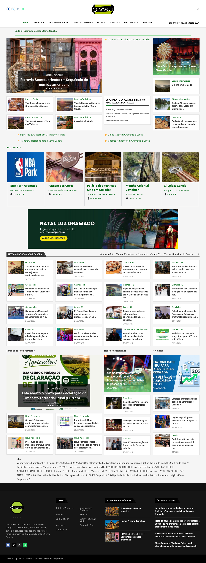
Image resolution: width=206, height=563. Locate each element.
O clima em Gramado (182, 85)
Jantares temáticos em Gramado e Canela (128, 140)
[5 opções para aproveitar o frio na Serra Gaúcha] (176, 56)
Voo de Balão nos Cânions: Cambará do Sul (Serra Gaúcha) (87, 106)
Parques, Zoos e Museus (138, 190)
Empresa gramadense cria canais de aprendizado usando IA (184, 402)
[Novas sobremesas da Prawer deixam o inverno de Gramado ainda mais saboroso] (114, 267)
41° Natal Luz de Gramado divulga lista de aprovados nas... (184, 291)
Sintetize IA (61, 530)
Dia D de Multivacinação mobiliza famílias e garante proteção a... (85, 291)
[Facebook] (8, 9)
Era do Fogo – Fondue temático (119, 109)
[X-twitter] (14, 545)
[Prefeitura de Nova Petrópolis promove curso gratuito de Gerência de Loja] (16, 443)
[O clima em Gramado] (162, 86)
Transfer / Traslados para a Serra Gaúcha (41, 140)
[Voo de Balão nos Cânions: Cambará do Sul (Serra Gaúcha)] (65, 104)
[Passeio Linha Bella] (65, 122)
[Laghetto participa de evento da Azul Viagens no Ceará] (162, 421)
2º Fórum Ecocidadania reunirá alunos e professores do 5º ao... (85, 314)
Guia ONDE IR (13, 147)
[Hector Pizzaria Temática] (112, 524)
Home (25, 23)
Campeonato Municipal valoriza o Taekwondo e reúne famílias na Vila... (36, 314)
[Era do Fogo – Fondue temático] (112, 511)
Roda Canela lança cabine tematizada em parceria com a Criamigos (184, 124)
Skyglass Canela (137, 186)
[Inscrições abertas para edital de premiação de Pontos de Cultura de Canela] (16, 334)
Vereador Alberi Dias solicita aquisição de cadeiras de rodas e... (133, 336)
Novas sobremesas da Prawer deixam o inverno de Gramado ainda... (135, 269)
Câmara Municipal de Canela (178, 254)
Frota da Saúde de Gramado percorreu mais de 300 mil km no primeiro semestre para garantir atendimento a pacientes (177, 524)
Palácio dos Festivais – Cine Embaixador (64, 188)
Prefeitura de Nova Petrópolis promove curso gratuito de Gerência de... (37, 445)
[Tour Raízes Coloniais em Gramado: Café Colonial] (16, 104)
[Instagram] (18, 9)
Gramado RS (58, 198)
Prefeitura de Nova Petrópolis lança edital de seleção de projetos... (86, 423)
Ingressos (147, 23)
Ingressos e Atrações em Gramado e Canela (42, 134)
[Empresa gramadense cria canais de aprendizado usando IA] (162, 403)
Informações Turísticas (86, 509)
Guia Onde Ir (38, 23)
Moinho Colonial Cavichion (98, 188)
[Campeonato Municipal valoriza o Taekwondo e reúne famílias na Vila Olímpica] (16, 312)
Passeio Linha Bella (83, 121)
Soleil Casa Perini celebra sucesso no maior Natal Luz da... (135, 405)
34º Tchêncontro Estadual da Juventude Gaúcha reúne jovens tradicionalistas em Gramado (174, 511)
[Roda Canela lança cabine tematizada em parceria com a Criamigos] (162, 122)
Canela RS (18, 194)
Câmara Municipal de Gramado (131, 254)
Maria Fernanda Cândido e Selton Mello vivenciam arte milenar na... (184, 269)
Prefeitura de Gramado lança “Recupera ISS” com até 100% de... (184, 336)
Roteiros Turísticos (58, 23)
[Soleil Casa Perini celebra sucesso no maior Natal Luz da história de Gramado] (114, 403)
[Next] (199, 254)
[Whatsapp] (23, 9)
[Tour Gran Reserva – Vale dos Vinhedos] (16, 122)
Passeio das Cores (22, 186)
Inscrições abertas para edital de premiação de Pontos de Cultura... (36, 336)
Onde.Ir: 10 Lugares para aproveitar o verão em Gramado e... (184, 106)
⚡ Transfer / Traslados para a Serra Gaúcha (127, 39)
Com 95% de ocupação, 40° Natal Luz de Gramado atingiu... (136, 445)
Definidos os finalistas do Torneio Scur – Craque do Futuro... (37, 291)
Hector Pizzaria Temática (54, 84)
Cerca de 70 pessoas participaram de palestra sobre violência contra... (37, 423)
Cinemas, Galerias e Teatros (24, 190)
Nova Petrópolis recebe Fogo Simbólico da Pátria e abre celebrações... (87, 445)
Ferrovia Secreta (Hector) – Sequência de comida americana (134, 537)
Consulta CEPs (131, 23)
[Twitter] (13, 9)
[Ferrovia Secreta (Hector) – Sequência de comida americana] (112, 537)
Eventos (101, 23)
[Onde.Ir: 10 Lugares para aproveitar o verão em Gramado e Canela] (162, 104)
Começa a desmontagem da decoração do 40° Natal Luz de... (135, 423)
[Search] (198, 9)
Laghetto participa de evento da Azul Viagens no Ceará (184, 420)
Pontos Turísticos (95, 194)
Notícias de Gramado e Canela (25, 254)
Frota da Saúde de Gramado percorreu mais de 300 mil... (86, 269)
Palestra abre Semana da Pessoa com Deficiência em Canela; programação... (185, 314)
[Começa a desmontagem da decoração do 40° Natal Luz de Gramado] (114, 425)
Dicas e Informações (83, 23)
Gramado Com (87, 525)
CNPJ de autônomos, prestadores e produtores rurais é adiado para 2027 (176, 380)
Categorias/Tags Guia (88, 520)
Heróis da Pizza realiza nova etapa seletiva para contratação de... (86, 336)
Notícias (114, 23)
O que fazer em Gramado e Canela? (125, 134)
